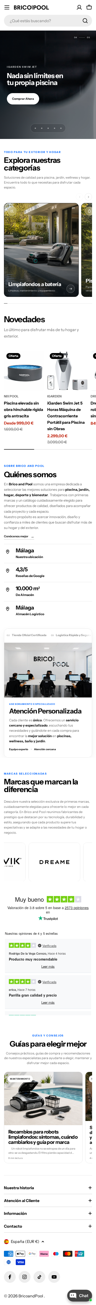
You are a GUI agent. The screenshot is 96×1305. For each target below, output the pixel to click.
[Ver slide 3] (48, 128)
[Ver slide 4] (54, 128)
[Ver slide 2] (41, 128)
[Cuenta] (79, 7)
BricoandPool (31, 1295)
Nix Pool (11, 396)
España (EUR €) (25, 1241)
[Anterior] (79, 197)
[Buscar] (85, 21)
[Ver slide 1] (35, 128)
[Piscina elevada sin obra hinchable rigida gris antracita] (24, 371)
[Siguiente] (88, 197)
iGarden (54, 396)
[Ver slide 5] (61, 128)
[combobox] (48, 21)
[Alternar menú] (7, 7)
